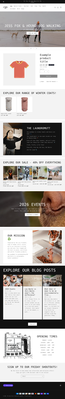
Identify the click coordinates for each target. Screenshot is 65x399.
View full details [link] (51, 81)
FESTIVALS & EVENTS (32, 214)
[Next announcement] (43, 2)
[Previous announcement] (21, 2)
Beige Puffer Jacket (6, 113)
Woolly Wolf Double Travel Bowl (39, 182)
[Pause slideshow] (36, 48)
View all (32, 324)
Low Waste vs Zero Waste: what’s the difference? (30, 292)
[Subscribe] (42, 376)
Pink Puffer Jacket (22, 113)
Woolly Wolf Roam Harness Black (24, 182)
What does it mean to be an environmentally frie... (51, 292)
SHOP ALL (17, 33)
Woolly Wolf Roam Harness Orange (9, 182)
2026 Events (10, 289)
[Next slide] (33, 48)
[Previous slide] (28, 48)
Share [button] (42, 81)
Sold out (48, 76)
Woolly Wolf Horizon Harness (53, 182)
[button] (18, 6)
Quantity (42, 69)
